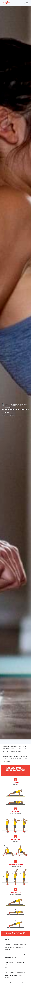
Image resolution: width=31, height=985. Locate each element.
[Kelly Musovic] (3, 405)
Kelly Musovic (16, 405)
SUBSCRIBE (21, 2)
